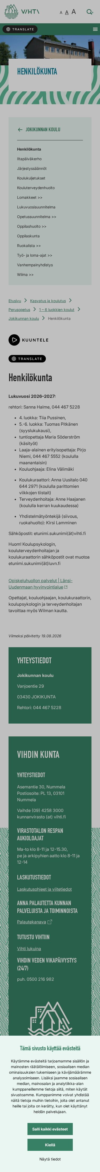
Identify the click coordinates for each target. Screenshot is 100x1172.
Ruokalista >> (29, 245)
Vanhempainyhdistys (35, 265)
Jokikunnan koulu (24, 318)
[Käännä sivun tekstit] (19, 29)
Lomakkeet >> (29, 197)
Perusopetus (19, 309)
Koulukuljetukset (31, 178)
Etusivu (15, 300)
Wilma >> (25, 274)
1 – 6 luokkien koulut (56, 309)
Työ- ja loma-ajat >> (34, 255)
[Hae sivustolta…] (90, 12)
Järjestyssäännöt (32, 168)
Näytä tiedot (50, 1159)
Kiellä (50, 1145)
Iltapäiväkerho (29, 158)
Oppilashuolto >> (31, 226)
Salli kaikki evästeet (50, 1129)
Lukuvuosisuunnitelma (36, 207)
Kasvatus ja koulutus (48, 300)
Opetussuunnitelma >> (36, 216)
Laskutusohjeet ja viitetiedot (44, 889)
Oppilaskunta (28, 236)
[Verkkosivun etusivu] (21, 11)
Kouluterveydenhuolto (36, 187)
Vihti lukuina (29, 948)
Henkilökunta (29, 149)
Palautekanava (31, 921)
